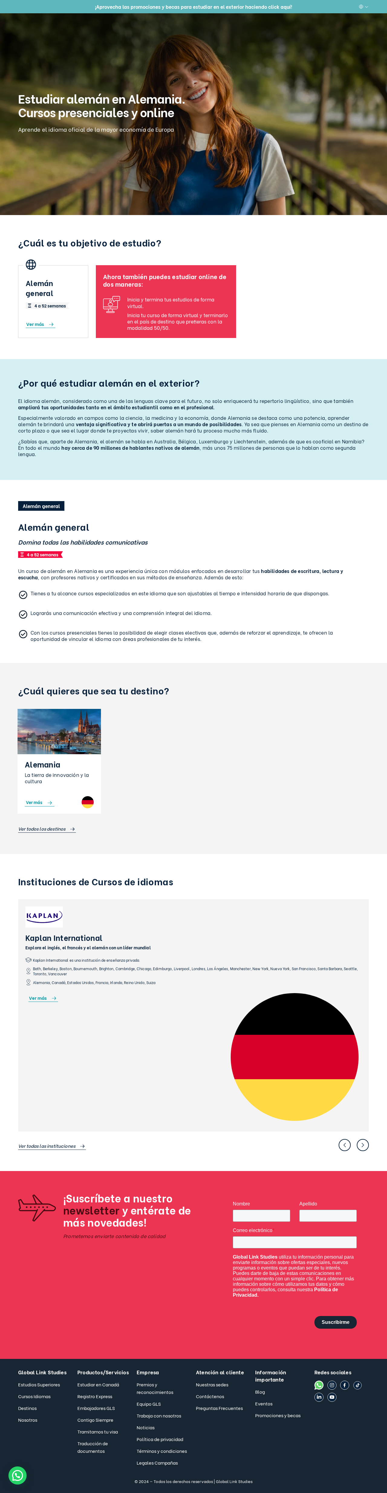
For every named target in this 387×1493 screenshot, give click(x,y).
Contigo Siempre (95, 1419)
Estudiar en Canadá (98, 1384)
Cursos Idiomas (34, 1396)
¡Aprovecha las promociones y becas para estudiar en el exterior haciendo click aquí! (193, 6)
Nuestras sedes (212, 1384)
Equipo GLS (149, 1403)
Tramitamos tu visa (97, 1431)
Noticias (145, 1427)
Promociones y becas (278, 1415)
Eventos (263, 1403)
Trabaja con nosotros (159, 1415)
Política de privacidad (160, 1439)
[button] (17, 1475)
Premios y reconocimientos (155, 1388)
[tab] (41, 506)
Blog (260, 1391)
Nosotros (27, 1419)
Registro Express (94, 1396)
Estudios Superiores (39, 1384)
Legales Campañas (157, 1462)
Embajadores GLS (96, 1408)
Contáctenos (210, 1396)
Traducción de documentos (92, 1447)
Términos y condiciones (162, 1450)
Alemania (42, 764)
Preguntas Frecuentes (219, 1408)
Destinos (27, 1408)
